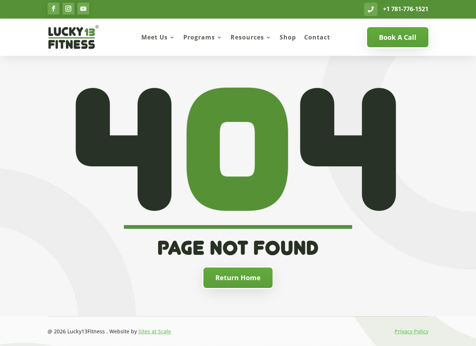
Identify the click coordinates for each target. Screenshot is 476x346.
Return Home (238, 277)
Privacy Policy (411, 331)
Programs (199, 37)
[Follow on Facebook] (54, 9)
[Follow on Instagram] (68, 9)
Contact (317, 37)
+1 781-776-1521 (405, 9)
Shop (288, 37)
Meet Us (154, 37)
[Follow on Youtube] (83, 9)
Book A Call (397, 37)
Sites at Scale (154, 331)
